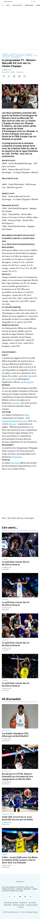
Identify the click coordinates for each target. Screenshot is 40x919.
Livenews (5, 54)
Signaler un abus (31, 905)
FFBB (26, 415)
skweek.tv (16, 403)
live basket (32, 902)
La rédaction (6, 567)
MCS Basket (17, 457)
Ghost (30, 912)
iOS (21, 382)
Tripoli (35, 912)
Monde (4, 854)
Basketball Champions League (14, 421)
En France (13, 54)
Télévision (5, 57)
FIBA (35, 421)
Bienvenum (23, 902)
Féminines (29, 55)
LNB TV (8, 379)
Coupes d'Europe (8, 55)
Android (29, 382)
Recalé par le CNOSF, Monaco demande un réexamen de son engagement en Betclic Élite (17, 777)
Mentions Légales (19, 905)
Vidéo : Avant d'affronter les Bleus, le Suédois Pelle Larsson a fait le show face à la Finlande (20, 860)
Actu (8, 5)
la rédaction (6, 70)
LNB (20, 54)
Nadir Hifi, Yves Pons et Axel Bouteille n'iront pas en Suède (17, 818)
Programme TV (16, 57)
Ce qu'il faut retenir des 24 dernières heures (15, 563)
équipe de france (8, 814)
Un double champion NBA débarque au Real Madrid (15, 735)
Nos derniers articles (11, 902)
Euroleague (29, 5)
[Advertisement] (20, 29)
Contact (20, 907)
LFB (35, 55)
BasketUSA (7, 905)
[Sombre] (32, 1)
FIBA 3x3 (12, 424)
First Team (15, 463)
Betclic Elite (17, 5)
